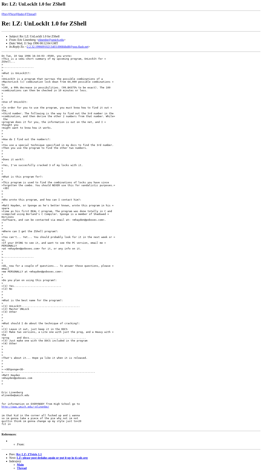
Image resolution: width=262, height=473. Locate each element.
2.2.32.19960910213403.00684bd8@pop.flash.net (57, 46)
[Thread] (31, 14)
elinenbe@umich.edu (51, 39)
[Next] (13, 14)
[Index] (21, 14)
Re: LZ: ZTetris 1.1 (29, 454)
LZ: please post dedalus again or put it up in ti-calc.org (52, 457)
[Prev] (5, 14)
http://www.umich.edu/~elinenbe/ (25, 406)
